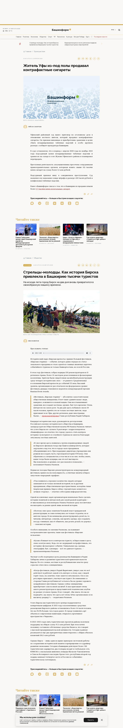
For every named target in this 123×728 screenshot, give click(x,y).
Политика (26, 37)
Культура (69, 37)
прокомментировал (50, 416)
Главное (18, 37)
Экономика (34, 37)
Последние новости (100, 37)
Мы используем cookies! (33, 717)
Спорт (50, 37)
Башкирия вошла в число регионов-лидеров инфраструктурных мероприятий (80, 44)
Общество (42, 37)
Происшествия (39, 51)
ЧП (55, 37)
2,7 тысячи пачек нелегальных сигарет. (53, 189)
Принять (91, 720)
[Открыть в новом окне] (32, 203)
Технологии (61, 37)
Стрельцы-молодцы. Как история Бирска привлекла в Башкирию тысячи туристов (43, 44)
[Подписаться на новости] (77, 203)
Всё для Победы (79, 37)
